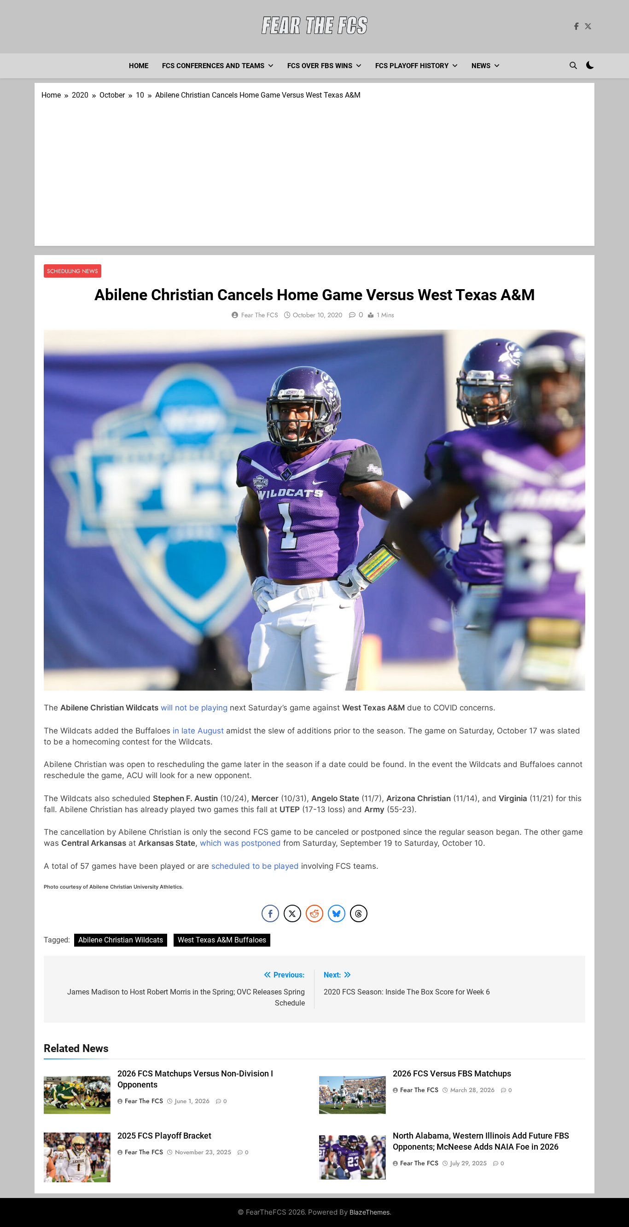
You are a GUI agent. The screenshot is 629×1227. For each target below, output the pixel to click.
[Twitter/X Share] (292, 913)
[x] (588, 26)
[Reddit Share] (314, 913)
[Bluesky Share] (336, 913)
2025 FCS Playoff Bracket (164, 1135)
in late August (198, 730)
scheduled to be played (255, 866)
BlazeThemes (369, 1212)
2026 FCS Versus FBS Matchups (452, 1073)
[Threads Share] (358, 913)
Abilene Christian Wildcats (120, 940)
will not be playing (194, 707)
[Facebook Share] (270, 913)
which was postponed (240, 843)
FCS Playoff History (411, 66)
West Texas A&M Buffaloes (222, 940)
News (481, 66)
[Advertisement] (314, 169)
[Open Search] (573, 65)
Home (138, 66)
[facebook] (576, 26)
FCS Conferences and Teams (213, 66)
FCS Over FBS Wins (319, 66)
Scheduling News (72, 271)
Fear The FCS (259, 315)
